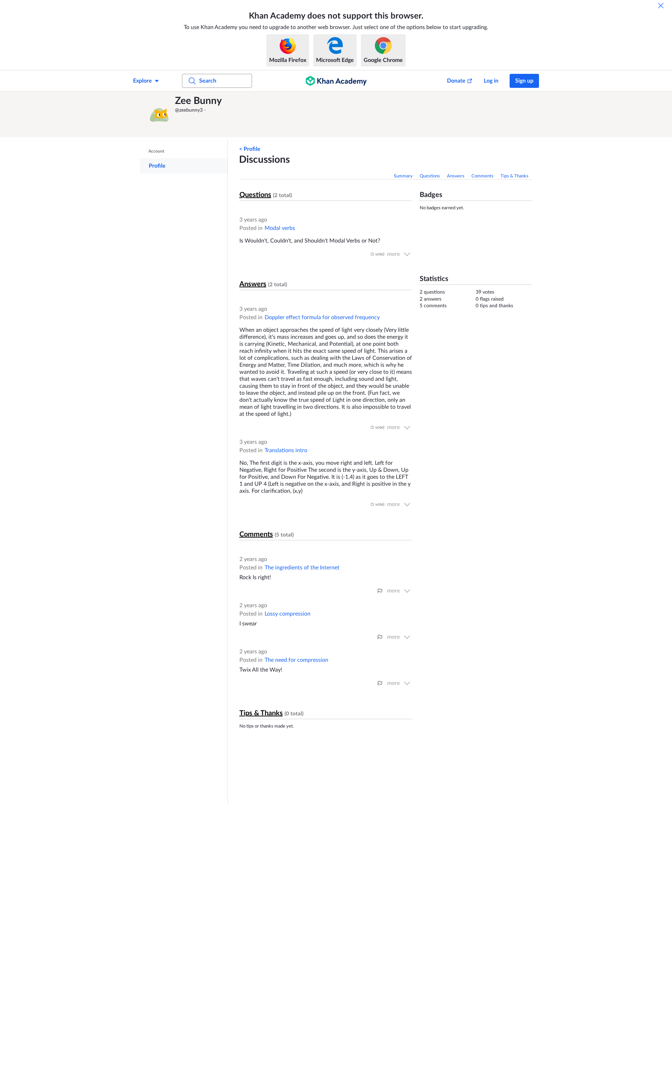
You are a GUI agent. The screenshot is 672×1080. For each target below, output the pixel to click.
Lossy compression (287, 614)
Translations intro (286, 450)
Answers (455, 176)
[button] (159, 114)
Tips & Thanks (514, 176)
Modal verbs (280, 228)
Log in (491, 81)
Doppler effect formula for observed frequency (322, 317)
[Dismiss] (660, 5)
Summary (403, 176)
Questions (430, 176)
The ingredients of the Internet (302, 567)
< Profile (249, 149)
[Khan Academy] (336, 80)
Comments (482, 176)
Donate (456, 81)
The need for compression (296, 660)
